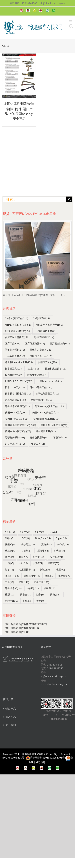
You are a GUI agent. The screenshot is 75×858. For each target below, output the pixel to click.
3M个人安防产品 (16, 318)
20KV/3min (43, 538)
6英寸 (40, 531)
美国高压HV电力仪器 (54, 424)
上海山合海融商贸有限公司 (34, 754)
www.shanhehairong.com (54, 684)
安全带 (39, 556)
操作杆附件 (14, 109)
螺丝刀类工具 (46, 431)
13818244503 (54, 664)
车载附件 (60, 437)
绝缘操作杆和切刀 (17, 406)
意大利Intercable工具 (19, 362)
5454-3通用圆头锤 (19, 103)
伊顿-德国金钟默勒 (17, 330)
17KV (25, 538)
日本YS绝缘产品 (41, 387)
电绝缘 (64, 575)
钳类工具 (38, 443)
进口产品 (10, 708)
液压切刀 (12, 575)
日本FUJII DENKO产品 (18, 381)
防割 (40, 594)
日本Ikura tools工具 (49, 381)
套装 (23, 556)
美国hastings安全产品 (49, 406)
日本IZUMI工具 (15, 387)
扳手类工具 (13, 368)
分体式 (63, 544)
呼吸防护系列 (44, 337)
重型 (10, 594)
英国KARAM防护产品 (18, 431)
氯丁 (9, 569)
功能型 (26, 550)
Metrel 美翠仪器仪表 (18, 324)
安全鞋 (56, 556)
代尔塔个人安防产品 (49, 324)
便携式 (10, 544)
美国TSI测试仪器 (16, 418)
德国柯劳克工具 (41, 355)
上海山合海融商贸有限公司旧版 (21, 628)
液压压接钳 (32, 575)
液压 (60, 569)
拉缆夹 (33, 368)
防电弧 (55, 594)
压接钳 (43, 550)
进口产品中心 (15, 443)
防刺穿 (25, 594)
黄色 (40, 600)
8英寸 (10, 538)
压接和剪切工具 (45, 330)
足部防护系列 (15, 437)
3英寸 (25, 531)
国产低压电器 (35, 343)
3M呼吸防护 (42, 318)
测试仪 (45, 569)
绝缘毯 (33, 588)
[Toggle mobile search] (71, 26)
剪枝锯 (10, 550)
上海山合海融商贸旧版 (16, 632)
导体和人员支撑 (41, 349)
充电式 (46, 544)
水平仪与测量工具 (48, 393)
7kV (54, 531)
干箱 (9, 563)
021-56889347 (55, 668)
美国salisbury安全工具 (46, 412)
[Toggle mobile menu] (71, 22)
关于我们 (10, 725)
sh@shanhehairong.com (52, 3)
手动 (23, 563)
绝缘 (24, 582)
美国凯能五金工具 (46, 418)
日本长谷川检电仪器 (18, 393)
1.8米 (10, 531)
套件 (9, 556)
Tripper (61, 538)
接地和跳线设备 (56, 368)
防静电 (11, 600)
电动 (49, 575)
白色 (9, 582)
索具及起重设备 (15, 399)
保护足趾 (28, 544)
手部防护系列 (47, 362)
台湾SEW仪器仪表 (17, 337)
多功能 (59, 550)
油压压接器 (27, 569)
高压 (27, 600)
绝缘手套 (41, 582)
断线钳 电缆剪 (36, 374)
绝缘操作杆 (13, 588)
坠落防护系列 (15, 349)
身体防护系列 (39, 437)
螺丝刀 (50, 588)
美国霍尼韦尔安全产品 (20, 424)
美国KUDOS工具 (16, 412)
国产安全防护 (60, 343)
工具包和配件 (15, 355)
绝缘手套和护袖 (41, 399)
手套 (38, 563)
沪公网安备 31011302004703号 (47, 757)
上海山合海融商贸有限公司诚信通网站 (25, 624)
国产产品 (12, 343)
